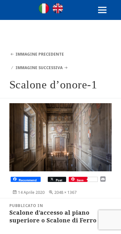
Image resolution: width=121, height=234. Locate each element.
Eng (58, 8)
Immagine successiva (39, 67)
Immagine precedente (39, 54)
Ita (44, 8)
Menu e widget (102, 16)
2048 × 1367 (65, 192)
